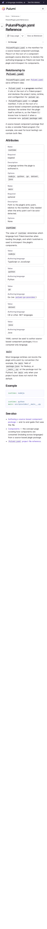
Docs (7, 16)
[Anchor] (23, 29)
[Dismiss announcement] (43, 2)
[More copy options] (22, 36)
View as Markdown (34, 36)
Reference (15, 16)
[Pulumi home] (8, 8)
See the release (34, 2)
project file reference (25, 441)
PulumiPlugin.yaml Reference (17, 20)
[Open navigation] (43, 9)
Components (14, 429)
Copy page (14, 36)
